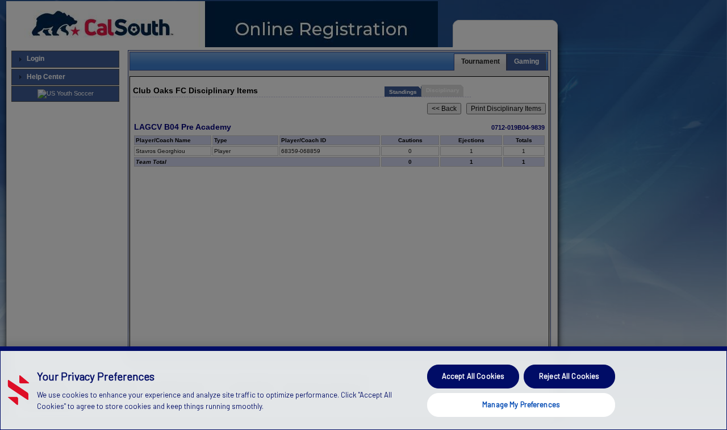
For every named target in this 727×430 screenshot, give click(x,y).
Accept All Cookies (473, 376)
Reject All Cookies (569, 376)
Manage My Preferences (521, 403)
